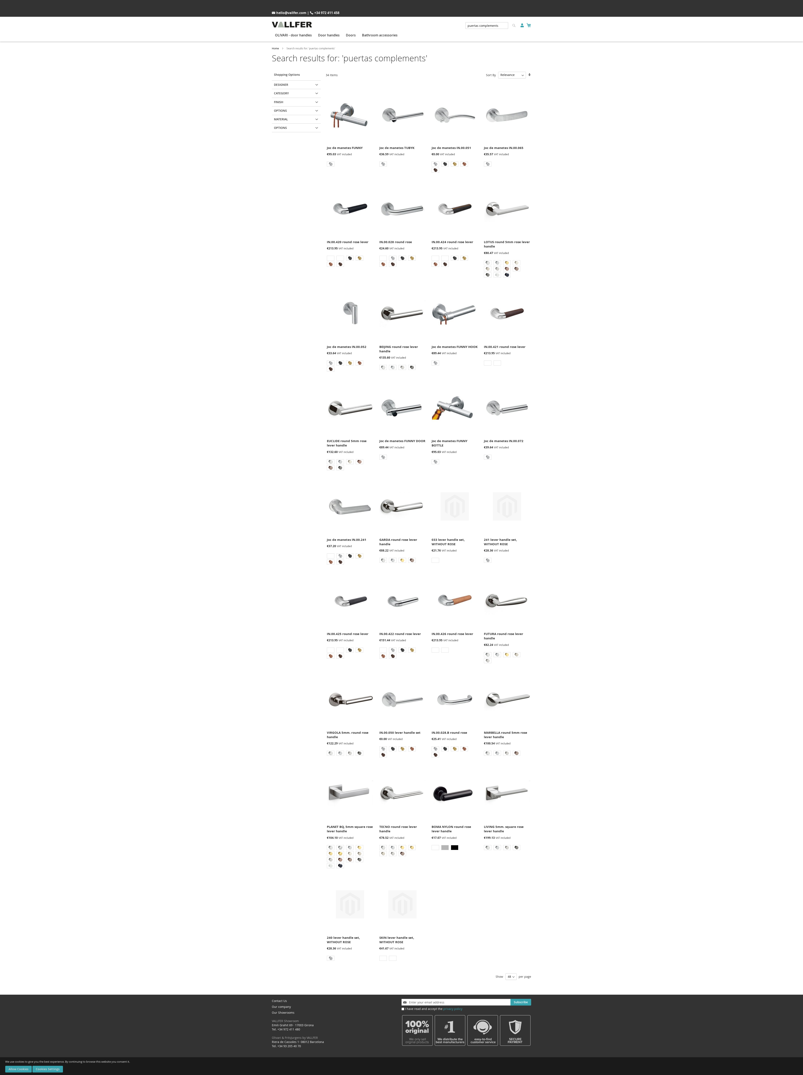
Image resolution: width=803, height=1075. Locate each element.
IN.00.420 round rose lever (347, 242)
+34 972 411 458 (326, 12)
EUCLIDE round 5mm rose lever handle (347, 443)
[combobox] (486, 25)
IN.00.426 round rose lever (452, 634)
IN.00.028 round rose (395, 242)
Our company (281, 1007)
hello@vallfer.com (291, 12)
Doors (351, 35)
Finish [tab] (278, 102)
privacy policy (452, 1009)
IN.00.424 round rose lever (452, 242)
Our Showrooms (285, 1017)
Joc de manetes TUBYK (396, 148)
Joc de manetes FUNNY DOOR (402, 441)
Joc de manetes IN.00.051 (451, 148)
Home (275, 48)
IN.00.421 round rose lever (505, 347)
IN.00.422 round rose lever (400, 634)
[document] (402, 1066)
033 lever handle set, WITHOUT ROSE (448, 542)
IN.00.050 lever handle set (400, 732)
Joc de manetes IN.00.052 (346, 347)
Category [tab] (281, 93)
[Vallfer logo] (292, 24)
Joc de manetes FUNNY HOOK (455, 347)
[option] (330, 164)
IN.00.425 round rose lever (347, 634)
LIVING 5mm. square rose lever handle (504, 829)
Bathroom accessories (380, 35)
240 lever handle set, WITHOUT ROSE (343, 939)
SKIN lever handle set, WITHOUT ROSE (396, 939)
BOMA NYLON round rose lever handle (451, 829)
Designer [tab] (281, 85)
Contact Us (279, 1001)
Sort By (491, 75)
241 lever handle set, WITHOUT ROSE (500, 542)
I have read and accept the (433, 1009)
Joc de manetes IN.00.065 (503, 148)
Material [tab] (281, 119)
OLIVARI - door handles (293, 35)
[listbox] (350, 165)
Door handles (329, 35)
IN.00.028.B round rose (449, 732)
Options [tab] (280, 111)
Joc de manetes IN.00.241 (346, 540)
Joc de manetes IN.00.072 (503, 441)
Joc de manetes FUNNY (345, 148)
